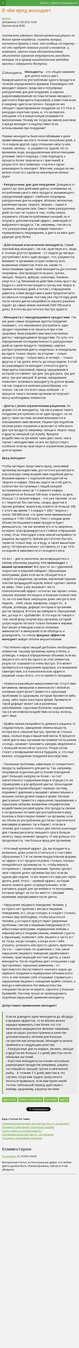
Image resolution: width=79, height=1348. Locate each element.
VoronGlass (9, 1156)
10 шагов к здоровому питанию (22, 1138)
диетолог (9, 1099)
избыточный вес (30, 1099)
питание (51, 1099)
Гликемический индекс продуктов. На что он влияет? (36, 1123)
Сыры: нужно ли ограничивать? (22, 1131)
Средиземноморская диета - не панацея (27, 1134)
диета (64, 1099)
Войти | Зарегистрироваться (59, 3)
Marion (6, 18)
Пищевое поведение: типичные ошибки (28, 1127)
